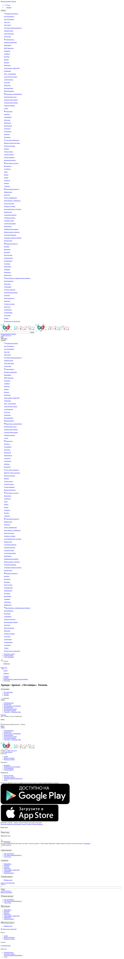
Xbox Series (7, 25)
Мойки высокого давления (11, 232)
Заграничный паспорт (10, 709)
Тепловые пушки (9, 220)
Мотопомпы (7, 266)
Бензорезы (7, 252)
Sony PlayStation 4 (9, 16)
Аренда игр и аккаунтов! (13, 321)
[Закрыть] (1, 723)
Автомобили (7, 117)
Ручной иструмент (9, 304)
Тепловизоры (8, 309)
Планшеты (7, 51)
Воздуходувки (8, 255)
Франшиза (7, 765)
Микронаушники (9, 91)
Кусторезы (7, 263)
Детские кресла (8, 151)
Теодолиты (7, 307)
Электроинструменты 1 (12, 189)
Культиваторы (8, 261)
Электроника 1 (9, 39)
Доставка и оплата (9, 654)
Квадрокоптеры (8, 88)
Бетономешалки (8, 281)
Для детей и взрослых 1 (12, 140)
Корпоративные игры (10, 97)
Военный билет (8, 707)
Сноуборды (7, 169)
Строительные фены (10, 223)
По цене (6, 693)
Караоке (6, 59)
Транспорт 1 (9, 111)
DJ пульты (7, 82)
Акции (6, 756)
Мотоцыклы (7, 123)
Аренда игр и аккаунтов (9, 929)
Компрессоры (8, 212)
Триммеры (7, 269)
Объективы (7, 85)
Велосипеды (7, 166)
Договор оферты (9, 769)
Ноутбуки (7, 56)
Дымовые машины (9, 105)
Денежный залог (9, 703)
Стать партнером (9, 657)
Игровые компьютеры (10, 42)
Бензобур (6, 246)
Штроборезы (7, 226)
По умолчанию (5, 689)
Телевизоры (7, 71)
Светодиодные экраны (10, 77)
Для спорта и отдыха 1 (12, 163)
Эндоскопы (7, 315)
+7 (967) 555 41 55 (11, 750)
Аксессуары (7, 36)
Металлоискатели (9, 298)
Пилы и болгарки (9, 203)
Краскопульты (8, 240)
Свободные (6, 698)
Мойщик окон (8, 192)
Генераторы (7, 272)
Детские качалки (9, 154)
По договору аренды (10, 710)
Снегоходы (7, 128)
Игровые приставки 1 (11, 13)
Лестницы (7, 295)
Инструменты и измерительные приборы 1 (18, 278)
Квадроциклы (8, 125)
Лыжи (6, 172)
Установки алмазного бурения (12, 238)
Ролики (6, 177)
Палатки (6, 183)
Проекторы (7, 65)
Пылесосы (7, 195)
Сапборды (7, 180)
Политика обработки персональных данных (13, 824)
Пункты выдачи (8, 655)
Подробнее (87, 843)
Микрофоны (7, 45)
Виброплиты (7, 275)
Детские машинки (9, 157)
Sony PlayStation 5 (9, 19)
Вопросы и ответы (9, 759)
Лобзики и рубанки (9, 206)
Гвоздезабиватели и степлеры (12, 209)
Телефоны (7, 54)
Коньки (6, 174)
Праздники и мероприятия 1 (13, 94)
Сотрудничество (8, 768)
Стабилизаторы (8, 79)
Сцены (6, 108)
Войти (2, 892)
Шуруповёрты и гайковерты (12, 200)
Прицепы (7, 134)
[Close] (1, 831)
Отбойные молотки (9, 218)
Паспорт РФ (7, 704)
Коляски (6, 149)
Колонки (6, 62)
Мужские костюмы (9, 146)
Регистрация (8, 892)
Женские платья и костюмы (12, 143)
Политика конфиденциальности (13, 778)
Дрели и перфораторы (10, 198)
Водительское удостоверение (12, 706)
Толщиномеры (8, 312)
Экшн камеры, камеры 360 (11, 68)
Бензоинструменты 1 (11, 243)
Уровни (6, 318)
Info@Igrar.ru (8, 752)
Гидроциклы (7, 131)
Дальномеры (7, 287)
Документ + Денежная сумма (12, 712)
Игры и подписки (9, 758)
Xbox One (7, 22)
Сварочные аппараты (10, 215)
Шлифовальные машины (11, 229)
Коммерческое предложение (12, 766)
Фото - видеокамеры (10, 74)
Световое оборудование (11, 102)
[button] (3, 715)
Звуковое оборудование (11, 100)
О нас (5, 780)
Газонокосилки (8, 258)
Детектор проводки (9, 289)
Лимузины (7, 120)
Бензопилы (7, 249)
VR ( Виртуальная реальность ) (13, 28)
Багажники (7, 137)
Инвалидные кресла (10, 160)
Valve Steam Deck (9, 33)
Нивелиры (7, 301)
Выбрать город (5, 832)
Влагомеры (7, 284)
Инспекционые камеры (11, 292)
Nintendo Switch (8, 31)
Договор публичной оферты (34, 824)
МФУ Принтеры (8, 48)
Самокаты (7, 186)
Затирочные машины (10, 235)
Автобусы (7, 114)
